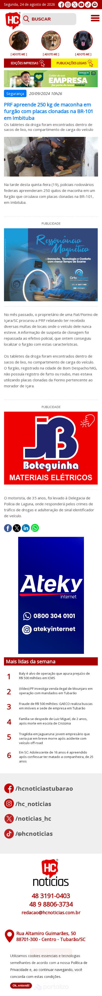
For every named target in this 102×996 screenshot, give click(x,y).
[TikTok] (88, 4)
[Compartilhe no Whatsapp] (35, 528)
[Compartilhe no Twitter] (17, 528)
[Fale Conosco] (94, 4)
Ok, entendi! (21, 985)
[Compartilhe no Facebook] (8, 528)
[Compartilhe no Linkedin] (26, 528)
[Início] (13, 28)
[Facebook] (61, 4)
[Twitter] (74, 4)
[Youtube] (81, 4)
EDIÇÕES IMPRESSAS (24, 63)
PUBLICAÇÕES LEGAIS (71, 63)
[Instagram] (68, 4)
